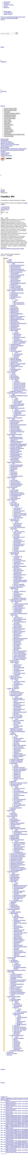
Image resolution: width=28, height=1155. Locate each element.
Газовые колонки (5, 152)
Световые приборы (13, 909)
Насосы (13, 881)
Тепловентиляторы (16, 430)
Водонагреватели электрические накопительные (13, 148)
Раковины (17, 1025)
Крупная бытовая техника (15, 262)
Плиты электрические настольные (10, 144)
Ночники (17, 1043)
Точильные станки (16, 860)
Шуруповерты (14, 866)
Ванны (16, 1007)
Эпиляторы (14, 370)
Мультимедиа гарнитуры (17, 642)
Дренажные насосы (19, 887)
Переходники (18, 606)
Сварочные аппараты (17, 839)
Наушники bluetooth (20, 566)
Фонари (13, 781)
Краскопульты (14, 837)
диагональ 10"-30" (19, 383)
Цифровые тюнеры (16, 391)
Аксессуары (12, 499)
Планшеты (14, 473)
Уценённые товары (13, 996)
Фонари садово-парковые (18, 1048)
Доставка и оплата (9, 4)
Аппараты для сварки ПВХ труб (19, 844)
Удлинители (17, 612)
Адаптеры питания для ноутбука (20, 622)
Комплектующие (15, 695)
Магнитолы (14, 491)
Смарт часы (17, 402)
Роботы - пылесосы (19, 342)
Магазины (6, 3)
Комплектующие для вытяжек (19, 703)
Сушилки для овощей (16, 345)
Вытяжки (3, 151)
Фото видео (11, 810)
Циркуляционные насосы (18, 898)
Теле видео (11, 372)
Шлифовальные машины (17, 864)
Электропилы (15, 907)
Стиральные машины (6, 141)
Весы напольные (19, 304)
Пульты (16, 548)
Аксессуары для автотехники (14, 504)
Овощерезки (14, 324)
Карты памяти (14, 676)
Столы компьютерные (20, 653)
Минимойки (14, 878)
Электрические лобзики (17, 867)
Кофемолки (14, 312)
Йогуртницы (14, 308)
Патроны (17, 1045)
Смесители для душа (20, 1029)
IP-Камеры (14, 814)
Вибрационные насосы (20, 885)
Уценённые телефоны (16, 1050)
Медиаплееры (14, 377)
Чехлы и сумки (19, 584)
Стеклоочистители (16, 360)
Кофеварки (14, 309)
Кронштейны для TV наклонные (19, 542)
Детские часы (18, 401)
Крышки (17, 744)
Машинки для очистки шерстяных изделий (16, 729)
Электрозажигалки (16, 807)
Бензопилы (14, 875)
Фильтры (13, 763)
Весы (12, 298)
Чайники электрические (17, 363)
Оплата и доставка (12, 1053)
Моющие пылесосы (19, 337)
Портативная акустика (17, 494)
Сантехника (14, 1000)
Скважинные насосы (20, 895)
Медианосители (18, 639)
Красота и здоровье (16, 717)
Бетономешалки (15, 820)
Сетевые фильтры (19, 608)
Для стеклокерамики (20, 799)
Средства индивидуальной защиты (18, 726)
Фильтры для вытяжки (20, 769)
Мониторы (14, 467)
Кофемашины (14, 311)
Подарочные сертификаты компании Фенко (20, 967)
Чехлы (16, 687)
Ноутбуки (13, 472)
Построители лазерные (20, 834)
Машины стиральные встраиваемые (16, 451)
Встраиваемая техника (14, 434)
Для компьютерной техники (19, 671)
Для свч (16, 798)
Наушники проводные (17, 568)
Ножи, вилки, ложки (20, 745)
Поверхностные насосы (18, 893)
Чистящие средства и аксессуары (16, 784)
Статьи (5, 6)
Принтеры (13, 474)
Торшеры (17, 1046)
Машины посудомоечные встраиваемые (17, 449)
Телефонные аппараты (17, 408)
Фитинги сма (18, 716)
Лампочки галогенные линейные (20, 921)
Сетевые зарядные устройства (18, 578)
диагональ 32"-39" (19, 384)
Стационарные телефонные (17, 413)
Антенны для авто (19, 510)
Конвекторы (14, 423)
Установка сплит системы (18, 980)
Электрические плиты (6, 146)
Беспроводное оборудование (18, 625)
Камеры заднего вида (20, 515)
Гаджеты (13, 397)
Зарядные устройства (20, 513)
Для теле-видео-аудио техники (19, 673)
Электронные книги (16, 476)
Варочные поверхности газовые (16, 439)
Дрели (12, 825)
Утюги (13, 349)
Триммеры (13, 905)
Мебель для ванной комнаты (19, 1014)
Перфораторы (14, 838)
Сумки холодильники (16, 759)
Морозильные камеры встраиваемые (16, 457)
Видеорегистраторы (16, 484)
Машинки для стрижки (17, 316)
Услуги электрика (16, 989)
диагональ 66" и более (20, 390)
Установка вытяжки (16, 991)
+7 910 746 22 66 (5, 207)
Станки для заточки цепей (18, 853)
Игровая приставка (16, 466)
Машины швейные (16, 317)
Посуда (13, 734)
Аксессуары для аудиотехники (14, 519)
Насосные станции (19, 891)
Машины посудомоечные (7, 143)
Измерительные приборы (17, 828)
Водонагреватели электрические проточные (12, 150)
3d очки (16, 534)
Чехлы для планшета (20, 658)
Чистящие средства (19, 551)
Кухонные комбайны (16, 313)
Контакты (6, 7)
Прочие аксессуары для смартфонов (20, 575)
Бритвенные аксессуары (17, 722)
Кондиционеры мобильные (18, 424)
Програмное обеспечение (18, 647)
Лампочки (14, 913)
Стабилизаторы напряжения (18, 610)
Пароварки (14, 327)
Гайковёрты (14, 821)
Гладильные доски (16, 694)
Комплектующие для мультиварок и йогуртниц (19, 706)
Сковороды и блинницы (17, 750)
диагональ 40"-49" (19, 385)
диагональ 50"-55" (19, 387)
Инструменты (12, 816)
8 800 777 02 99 (8, 14)
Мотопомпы (14, 880)
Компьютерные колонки (18, 633)
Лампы (16, 1041)
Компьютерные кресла (18, 636)
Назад (10, 259)
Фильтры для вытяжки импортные (20, 771)
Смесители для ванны (20, 1028)
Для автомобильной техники (19, 668)
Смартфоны (14, 406)
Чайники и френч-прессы (18, 757)
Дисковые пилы (15, 824)
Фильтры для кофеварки (17, 773)
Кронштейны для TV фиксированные (19, 544)
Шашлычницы (15, 365)
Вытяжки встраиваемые (18, 445)
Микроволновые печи (17, 319)
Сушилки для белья (16, 760)
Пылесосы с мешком (20, 341)
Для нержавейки (19, 791)
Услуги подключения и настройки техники (16, 975)
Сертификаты (11, 957)
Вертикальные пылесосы (17, 335)
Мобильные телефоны (17, 405)
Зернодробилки (15, 827)
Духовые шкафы (16, 447)
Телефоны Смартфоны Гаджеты (16, 392)
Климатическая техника (14, 417)
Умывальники (14, 906)
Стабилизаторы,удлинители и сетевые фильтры (18, 600)
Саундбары (14, 497)
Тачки (12, 903)
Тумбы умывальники (21, 1020)
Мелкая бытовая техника (15, 290)
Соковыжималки (15, 344)
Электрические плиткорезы (18, 868)
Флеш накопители (19, 656)
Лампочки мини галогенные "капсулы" (20, 932)
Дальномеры (18, 832)
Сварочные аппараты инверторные (19, 847)
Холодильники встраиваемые (15, 460)
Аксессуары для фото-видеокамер (16, 678)
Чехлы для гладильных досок (18, 782)
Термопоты (14, 347)
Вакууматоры (14, 358)
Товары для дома (13, 688)
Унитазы (17, 1034)
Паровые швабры (15, 359)
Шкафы (19, 1023)
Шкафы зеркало (21, 1024)
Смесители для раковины (17, 1032)
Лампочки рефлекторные (18, 944)
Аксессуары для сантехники (18, 1005)
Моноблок (13, 469)
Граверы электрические (17, 823)
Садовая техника (12, 871)
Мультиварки (14, 322)
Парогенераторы (15, 329)
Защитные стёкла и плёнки (19, 564)
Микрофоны (18, 526)
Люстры (17, 1042)
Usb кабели (18, 559)
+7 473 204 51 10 (8, 12)
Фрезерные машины (16, 863)
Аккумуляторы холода (17, 692)
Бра (15, 1039)
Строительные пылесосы (17, 856)
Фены (16, 356)
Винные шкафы (5, 147)
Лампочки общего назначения (18, 941)
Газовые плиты (5, 154)
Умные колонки (15, 498)
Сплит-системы (15, 428)
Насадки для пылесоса (20, 712)
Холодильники (5, 139)
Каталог (6, 258)
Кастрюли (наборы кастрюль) (19, 739)
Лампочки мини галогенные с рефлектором (18, 935)
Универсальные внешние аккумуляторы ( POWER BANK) (20, 581)
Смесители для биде (20, 1027)
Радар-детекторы (15, 485)
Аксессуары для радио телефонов (19, 561)
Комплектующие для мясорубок (19, 710)
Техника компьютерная (14, 462)
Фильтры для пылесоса (17, 776)
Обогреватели (14, 427)
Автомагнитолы (15, 483)
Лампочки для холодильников (18, 926)
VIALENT (10, 255)
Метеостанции (15, 426)
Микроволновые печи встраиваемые (16, 454)
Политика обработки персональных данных (12, 248)
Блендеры (14, 295)
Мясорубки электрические (18, 323)
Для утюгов (17, 803)
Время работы (7, 11)
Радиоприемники (15, 495)
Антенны (17, 535)
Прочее (16, 546)
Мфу (12, 470)
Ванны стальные (22, 1011)
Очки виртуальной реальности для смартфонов (19, 572)
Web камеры (17, 620)
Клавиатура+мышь (19, 628)
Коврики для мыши (19, 631)
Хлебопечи (14, 362)
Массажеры (14, 315)
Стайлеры (17, 355)
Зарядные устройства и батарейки (16, 587)
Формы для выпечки (20, 755)
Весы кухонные (19, 302)
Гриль (13, 305)
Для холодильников (19, 805)
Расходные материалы (20, 651)
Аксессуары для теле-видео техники (19, 532)
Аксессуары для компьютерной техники (20, 618)
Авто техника (12, 477)
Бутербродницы (15, 297)
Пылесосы (14, 330)
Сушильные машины (6, 155)
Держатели (17, 512)
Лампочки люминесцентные (19, 929)
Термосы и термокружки (18, 753)
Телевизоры (14, 379)
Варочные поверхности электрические (16, 442)
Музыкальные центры (17, 492)
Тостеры (13, 348)
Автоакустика (15, 481)
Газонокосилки (15, 877)
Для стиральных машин (18, 801)
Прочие (16, 713)
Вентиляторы (15, 422)
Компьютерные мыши (20, 638)
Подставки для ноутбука (17, 644)
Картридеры (17, 627)
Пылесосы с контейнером (18, 339)
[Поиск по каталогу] (16, 33)
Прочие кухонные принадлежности (19, 747)
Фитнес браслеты (19, 404)
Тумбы (16, 549)
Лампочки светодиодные (18, 950)
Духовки (13, 306)
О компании (7, 2)
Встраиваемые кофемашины (18, 444)
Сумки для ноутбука (20, 655)
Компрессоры (14, 835)
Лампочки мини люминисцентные (19, 939)
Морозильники (5, 140)
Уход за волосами (16, 351)
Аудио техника (12, 487)
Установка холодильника (17, 992)
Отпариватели (14, 326)
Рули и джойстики (19, 652)
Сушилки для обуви (16, 762)
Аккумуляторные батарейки (18, 594)
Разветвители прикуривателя (18, 517)
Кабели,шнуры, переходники (14, 661)
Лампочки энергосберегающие (20, 955)
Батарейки (17, 596)
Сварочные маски (19, 849)
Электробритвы (15, 369)
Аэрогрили (14, 294)
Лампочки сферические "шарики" (20, 952)
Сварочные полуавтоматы (18, 851)
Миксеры (13, 320)
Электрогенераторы (16, 870)
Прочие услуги (15, 988)
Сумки (16, 685)
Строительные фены (16, 857)
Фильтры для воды (19, 767)
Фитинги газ (18, 714)
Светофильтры (18, 684)
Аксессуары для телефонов (14, 553)
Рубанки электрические (17, 862)
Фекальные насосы (19, 896)
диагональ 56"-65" (19, 388)
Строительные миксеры (17, 855)
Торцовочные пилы (16, 859)
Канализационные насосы (18, 889)
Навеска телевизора (16, 986)
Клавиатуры (17, 630)
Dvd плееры (14, 376)
